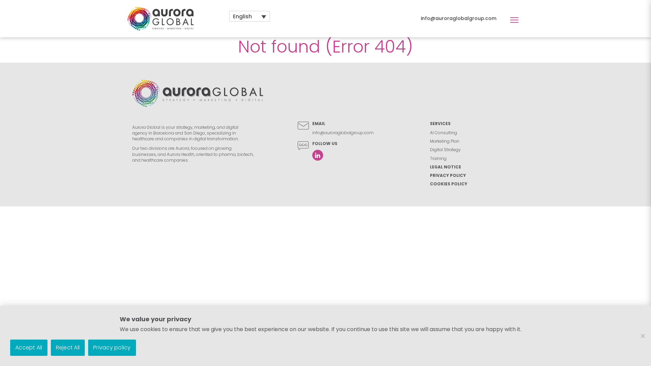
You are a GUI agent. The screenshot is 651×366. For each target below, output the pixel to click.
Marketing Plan (444, 141)
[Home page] (160, 18)
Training (438, 158)
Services (440, 123)
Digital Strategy (445, 149)
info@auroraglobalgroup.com (458, 18)
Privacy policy (112, 347)
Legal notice (445, 167)
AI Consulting (443, 133)
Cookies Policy (448, 184)
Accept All (28, 347)
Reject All (68, 347)
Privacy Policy (448, 175)
